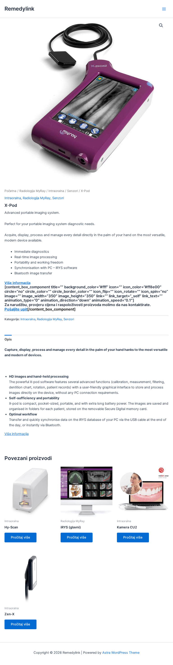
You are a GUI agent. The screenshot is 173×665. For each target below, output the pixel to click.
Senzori (72, 191)
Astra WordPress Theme (120, 653)
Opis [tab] (8, 339)
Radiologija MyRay (32, 191)
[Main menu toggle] (163, 8)
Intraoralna (56, 191)
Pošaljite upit (16, 309)
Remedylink (19, 8)
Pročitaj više (20, 537)
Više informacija (17, 283)
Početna (10, 191)
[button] (161, 25)
